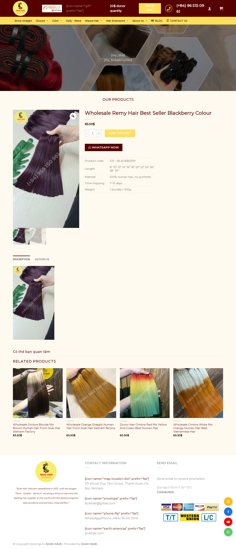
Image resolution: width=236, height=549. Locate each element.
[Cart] (221, 8)
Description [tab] (21, 259)
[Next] (223, 406)
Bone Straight (23, 20)
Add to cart (120, 133)
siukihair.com (94, 533)
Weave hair (92, 20)
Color (55, 20)
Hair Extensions (115, 20)
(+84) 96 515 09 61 (125, 518)
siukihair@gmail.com (100, 503)
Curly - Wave (73, 20)
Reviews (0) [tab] (42, 259)
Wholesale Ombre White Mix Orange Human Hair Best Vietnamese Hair (193, 428)
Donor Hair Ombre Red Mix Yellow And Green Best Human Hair (143, 426)
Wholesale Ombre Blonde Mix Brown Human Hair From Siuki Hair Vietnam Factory (36, 428)
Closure (40, 20)
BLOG (158, 20)
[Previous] (13, 406)
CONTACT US (178, 20)
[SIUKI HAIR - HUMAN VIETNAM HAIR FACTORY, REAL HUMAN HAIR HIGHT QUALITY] (23, 8)
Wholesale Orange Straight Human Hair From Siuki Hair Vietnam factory (90, 426)
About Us (138, 20)
